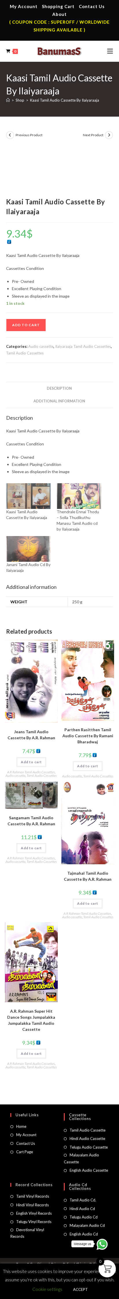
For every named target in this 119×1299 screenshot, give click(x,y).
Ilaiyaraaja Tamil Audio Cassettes (83, 346)
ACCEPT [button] (80, 1289)
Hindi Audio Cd (82, 1208)
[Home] (8, 100)
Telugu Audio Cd (84, 1217)
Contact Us (92, 6)
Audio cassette (40, 346)
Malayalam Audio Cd (87, 1225)
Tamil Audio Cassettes (25, 353)
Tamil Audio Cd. (83, 1200)
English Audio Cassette (89, 1170)
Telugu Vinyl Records (33, 1221)
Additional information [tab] (59, 401)
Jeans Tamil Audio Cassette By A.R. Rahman (31, 734)
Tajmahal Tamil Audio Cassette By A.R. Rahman (87, 876)
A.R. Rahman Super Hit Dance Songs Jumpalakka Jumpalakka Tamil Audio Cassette (31, 1020)
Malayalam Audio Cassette (81, 1158)
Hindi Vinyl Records (32, 1205)
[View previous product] (10, 135)
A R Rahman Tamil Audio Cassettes (31, 772)
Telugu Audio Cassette (89, 1147)
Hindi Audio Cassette (87, 1138)
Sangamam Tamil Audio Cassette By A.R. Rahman (31, 820)
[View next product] (109, 135)
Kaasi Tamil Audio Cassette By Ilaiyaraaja (64, 100)
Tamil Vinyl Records (32, 1196)
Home (21, 1126)
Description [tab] (59, 388)
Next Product (93, 135)
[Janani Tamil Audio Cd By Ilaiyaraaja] (28, 549)
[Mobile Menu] (110, 51)
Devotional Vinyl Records (27, 1233)
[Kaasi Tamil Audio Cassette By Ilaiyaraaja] (28, 496)
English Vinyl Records (34, 1213)
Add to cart (26, 325)
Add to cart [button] (31, 762)
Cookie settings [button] (47, 1289)
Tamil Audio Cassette (87, 1130)
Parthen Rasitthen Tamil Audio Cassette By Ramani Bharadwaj (87, 735)
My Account (24, 6)
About (59, 14)
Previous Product (29, 135)
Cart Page (24, 1151)
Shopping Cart (58, 6)
